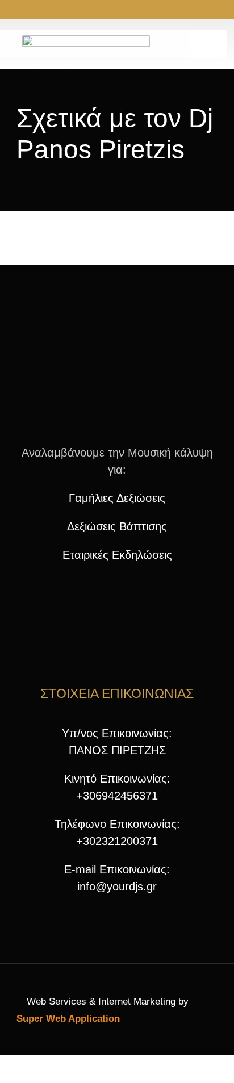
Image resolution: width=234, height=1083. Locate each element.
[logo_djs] (85, 41)
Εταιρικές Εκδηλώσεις (117, 555)
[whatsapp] (144, 10)
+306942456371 (117, 795)
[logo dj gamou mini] (117, 327)
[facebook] (89, 10)
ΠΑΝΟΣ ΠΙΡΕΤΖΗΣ (117, 750)
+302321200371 (117, 841)
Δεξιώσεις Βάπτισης (117, 526)
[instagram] (108, 10)
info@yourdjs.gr (117, 886)
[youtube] (126, 10)
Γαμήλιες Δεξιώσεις (117, 498)
